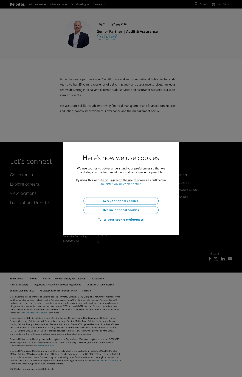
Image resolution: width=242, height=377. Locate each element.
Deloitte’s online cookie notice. (121, 184)
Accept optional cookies (121, 201)
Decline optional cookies (121, 210)
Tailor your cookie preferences (121, 220)
